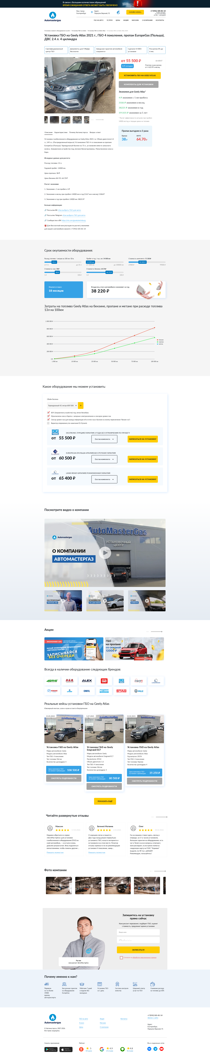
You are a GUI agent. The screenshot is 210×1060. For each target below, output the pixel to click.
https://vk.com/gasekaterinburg (74, 220)
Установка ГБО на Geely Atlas (96, 30)
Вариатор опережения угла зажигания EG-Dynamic (69, 423)
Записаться (138, 950)
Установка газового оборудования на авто (57, 30)
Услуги (109, 20)
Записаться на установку (142, 439)
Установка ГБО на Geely (79, 30)
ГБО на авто (98, 20)
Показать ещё (105, 801)
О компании (147, 20)
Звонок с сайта (153, 1018)
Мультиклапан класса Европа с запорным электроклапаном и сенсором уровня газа (81, 416)
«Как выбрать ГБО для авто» (69, 210)
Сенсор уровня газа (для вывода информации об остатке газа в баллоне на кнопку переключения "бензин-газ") (90, 420)
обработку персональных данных (144, 957)
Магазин (135, 20)
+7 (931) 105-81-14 (158, 11)
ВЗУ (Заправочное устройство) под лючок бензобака (70, 413)
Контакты (160, 20)
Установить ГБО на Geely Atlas (140, 75)
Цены (118, 20)
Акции (126, 20)
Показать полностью (55, 852)
